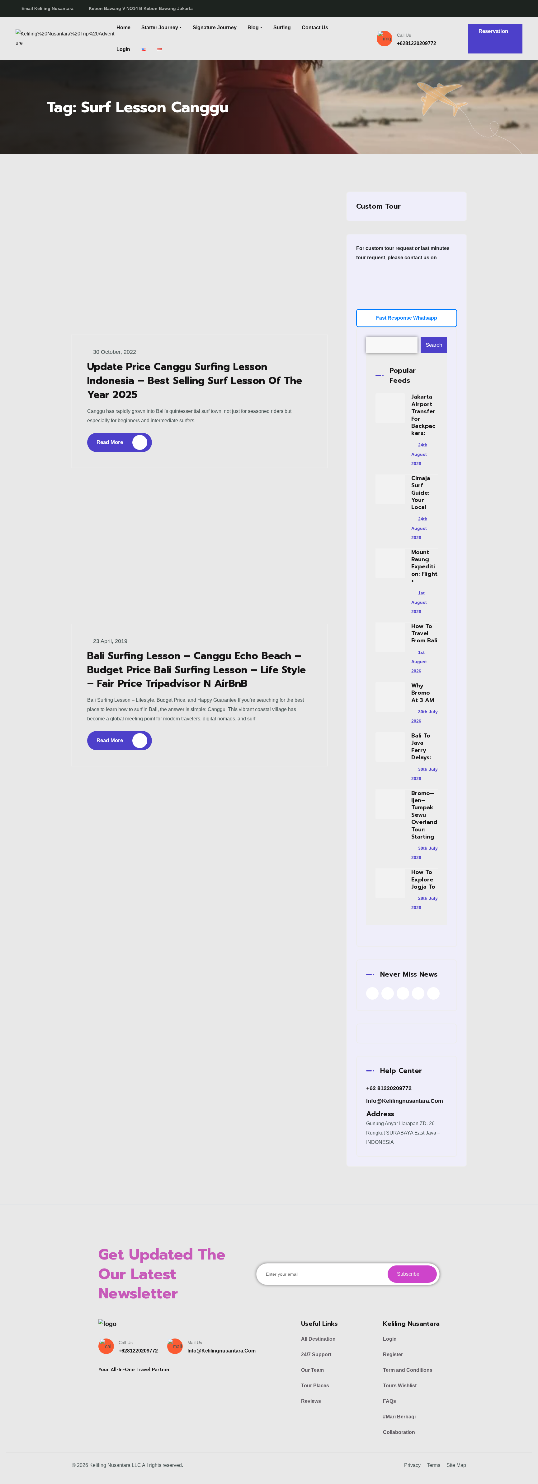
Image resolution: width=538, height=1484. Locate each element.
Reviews (311, 1401)
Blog (253, 27)
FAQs (389, 1401)
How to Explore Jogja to (423, 879)
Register (393, 1354)
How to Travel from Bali (424, 633)
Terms (433, 1465)
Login (123, 49)
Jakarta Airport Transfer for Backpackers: (423, 414)
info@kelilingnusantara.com (404, 1101)
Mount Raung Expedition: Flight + (424, 567)
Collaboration (399, 1432)
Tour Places (315, 1385)
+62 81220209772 (389, 1088)
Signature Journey (215, 27)
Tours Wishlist (400, 1385)
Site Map (456, 1465)
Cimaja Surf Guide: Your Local (420, 493)
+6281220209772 (416, 43)
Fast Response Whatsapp (406, 318)
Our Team (312, 1370)
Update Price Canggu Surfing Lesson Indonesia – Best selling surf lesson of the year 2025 (194, 380)
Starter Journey (159, 27)
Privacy (412, 1465)
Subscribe (409, 1274)
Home (123, 27)
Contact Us (315, 27)
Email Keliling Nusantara (47, 8)
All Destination (318, 1339)
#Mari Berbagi (399, 1416)
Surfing (282, 27)
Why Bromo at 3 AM (422, 693)
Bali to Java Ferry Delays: (421, 746)
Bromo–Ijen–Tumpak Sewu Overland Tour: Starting (424, 815)
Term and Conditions (407, 1370)
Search (434, 345)
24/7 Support (316, 1354)
